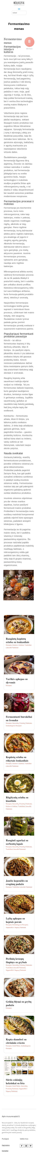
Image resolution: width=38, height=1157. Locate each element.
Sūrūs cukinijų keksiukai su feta (15, 1081)
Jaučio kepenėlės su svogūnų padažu (17, 882)
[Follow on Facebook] (21, 1146)
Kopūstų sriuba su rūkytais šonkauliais (17, 758)
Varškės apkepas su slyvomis (17, 680)
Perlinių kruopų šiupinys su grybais (16, 960)
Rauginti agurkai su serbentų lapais (17, 842)
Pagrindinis (6, 1145)
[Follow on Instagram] (26, 1146)
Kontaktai (5, 1151)
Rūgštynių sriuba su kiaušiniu (17, 799)
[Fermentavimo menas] (18, 600)
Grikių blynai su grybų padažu (18, 1003)
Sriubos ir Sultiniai (18, 645)
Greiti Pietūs (16, 1046)
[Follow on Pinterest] (30, 1146)
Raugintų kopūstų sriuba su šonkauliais (17, 640)
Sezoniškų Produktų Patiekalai (22, 723)
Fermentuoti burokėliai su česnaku (19, 718)
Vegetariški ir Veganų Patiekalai (16, 927)
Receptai (9, 645)
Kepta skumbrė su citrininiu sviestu (16, 1041)
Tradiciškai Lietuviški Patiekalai (16, 849)
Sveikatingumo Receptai (13, 726)
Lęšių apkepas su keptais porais (15, 920)
